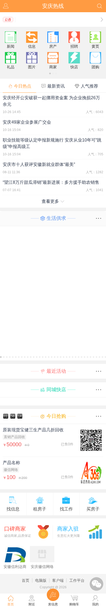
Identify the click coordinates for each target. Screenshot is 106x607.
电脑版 (40, 580)
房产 (53, 46)
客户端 (58, 580)
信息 (32, 46)
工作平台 (77, 580)
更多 (100, 218)
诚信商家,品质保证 (17, 532)
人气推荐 (89, 86)
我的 (6, 6)
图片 (32, 67)
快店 (74, 67)
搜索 (100, 6)
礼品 (10, 67)
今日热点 (22, 86)
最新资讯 (56, 86)
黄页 (95, 46)
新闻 (10, 46)
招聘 (74, 46)
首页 (25, 580)
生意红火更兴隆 (68, 532)
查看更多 (50, 201)
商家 (53, 67)
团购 (95, 67)
